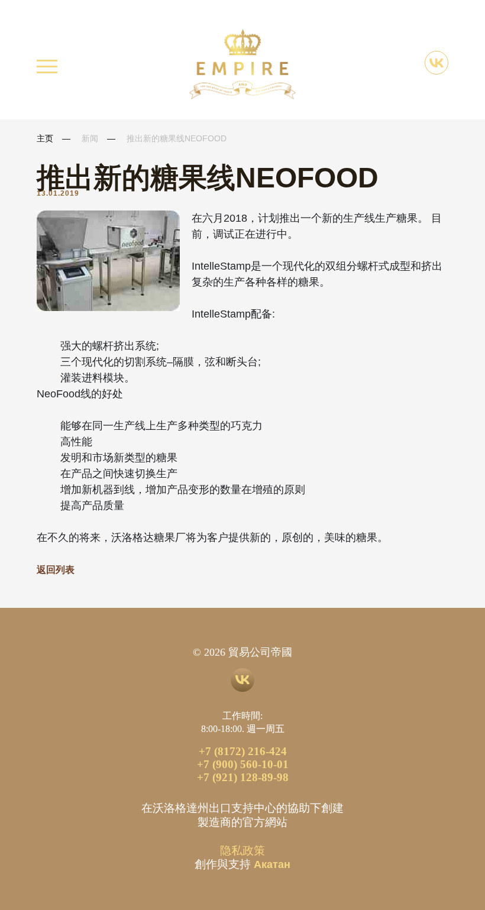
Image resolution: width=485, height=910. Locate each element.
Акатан (272, 864)
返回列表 (56, 570)
